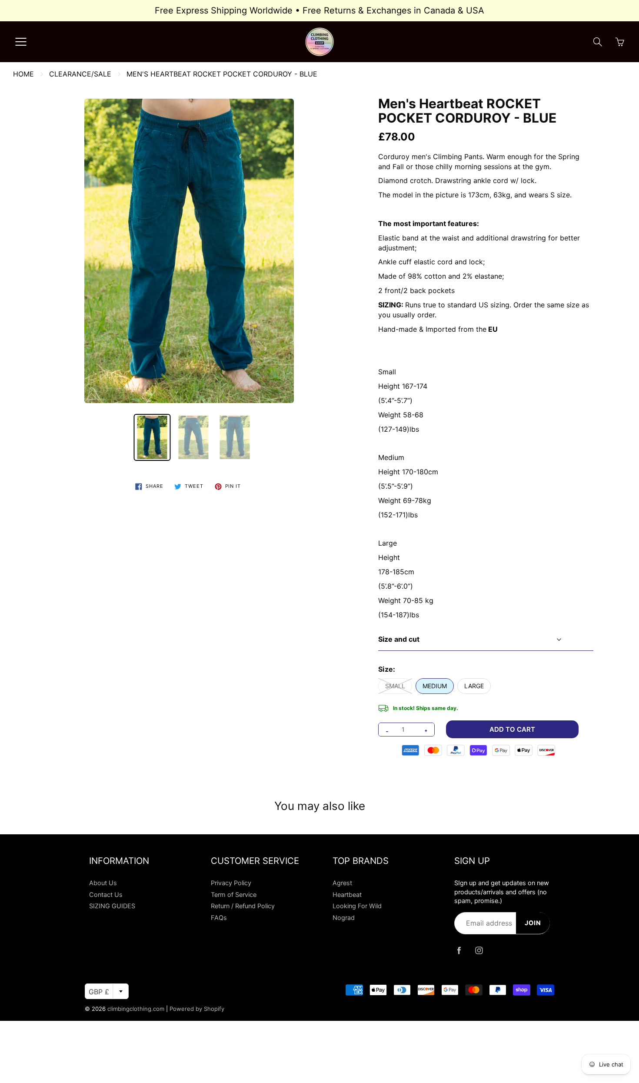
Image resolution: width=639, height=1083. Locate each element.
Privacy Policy (231, 883)
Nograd (344, 918)
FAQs (219, 918)
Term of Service (233, 895)
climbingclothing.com (135, 1008)
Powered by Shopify (197, 1008)
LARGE (474, 686)
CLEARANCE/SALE (80, 74)
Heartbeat (347, 895)
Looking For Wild (357, 906)
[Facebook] (458, 950)
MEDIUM (435, 686)
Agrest (342, 883)
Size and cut (398, 639)
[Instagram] (478, 950)
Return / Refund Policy (243, 906)
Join (533, 923)
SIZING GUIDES (112, 906)
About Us (103, 883)
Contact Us (106, 895)
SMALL (395, 686)
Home (23, 74)
